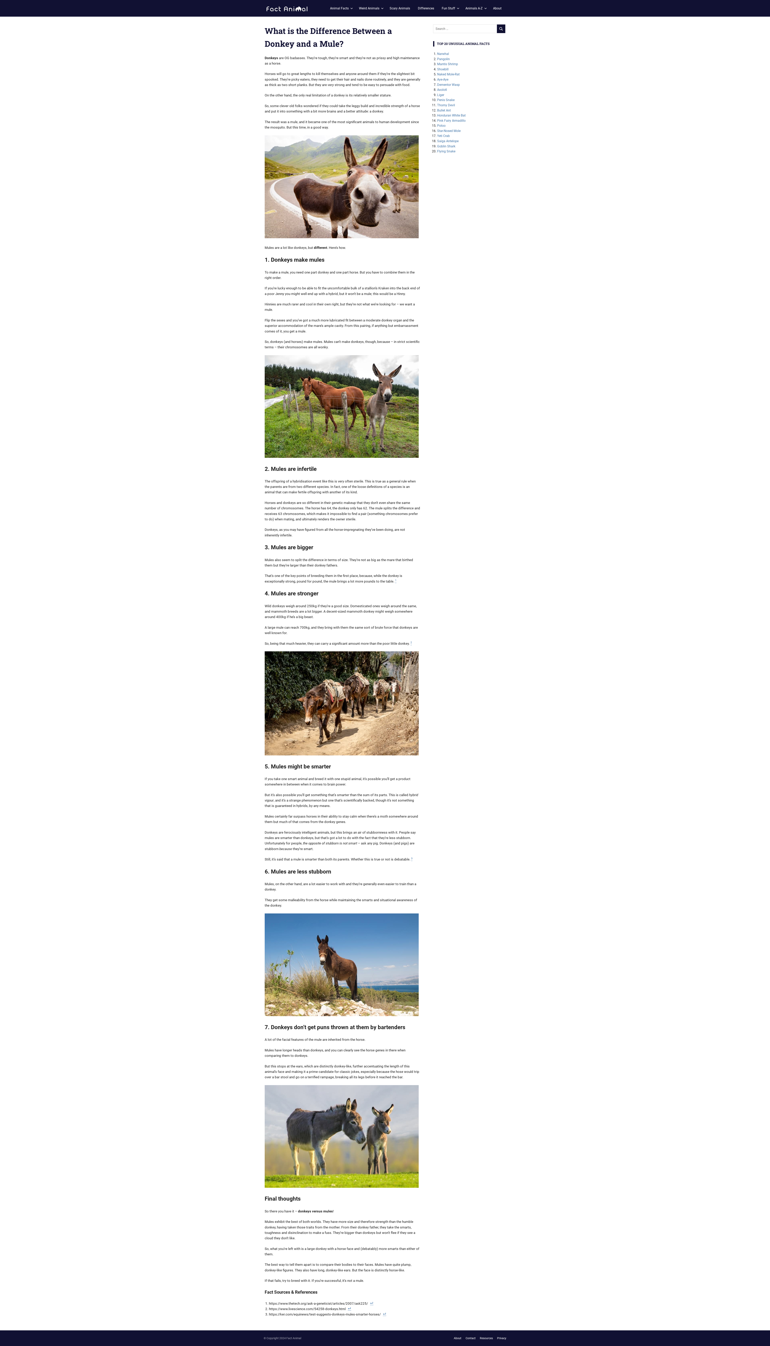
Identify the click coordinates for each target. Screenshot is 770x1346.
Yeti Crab (443, 136)
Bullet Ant (444, 110)
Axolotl (442, 90)
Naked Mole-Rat (448, 74)
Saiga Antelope (448, 141)
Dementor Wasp (448, 85)
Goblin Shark (446, 146)
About (497, 8)
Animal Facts (339, 8)
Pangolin (443, 59)
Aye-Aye (442, 79)
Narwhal (443, 54)
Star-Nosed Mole (449, 131)
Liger (440, 95)
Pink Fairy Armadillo (451, 121)
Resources (486, 1338)
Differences (426, 8)
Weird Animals (369, 8)
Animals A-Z (474, 8)
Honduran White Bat (451, 115)
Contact (471, 1338)
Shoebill (443, 69)
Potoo (441, 126)
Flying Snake (446, 151)
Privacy (501, 1338)
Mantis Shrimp (447, 64)
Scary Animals (400, 8)
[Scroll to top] (764, 1340)
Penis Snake (446, 100)
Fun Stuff (448, 8)
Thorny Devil (446, 105)
